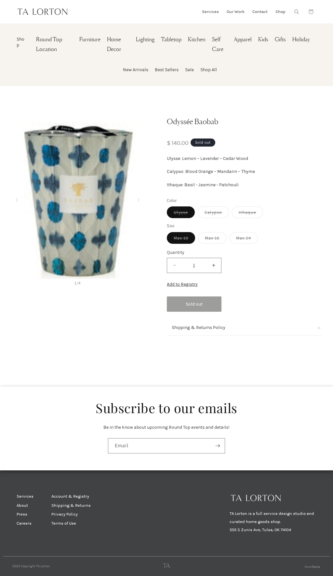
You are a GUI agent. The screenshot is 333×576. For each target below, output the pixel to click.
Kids (263, 40)
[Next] (138, 198)
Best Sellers (167, 69)
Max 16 (215, 239)
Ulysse (184, 213)
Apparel (243, 40)
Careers (24, 523)
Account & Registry (70, 496)
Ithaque (251, 213)
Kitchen (197, 40)
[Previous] (17, 198)
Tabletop (171, 40)
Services (25, 496)
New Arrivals (135, 69)
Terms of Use (63, 523)
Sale (189, 69)
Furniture (89, 40)
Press (22, 514)
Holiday (301, 40)
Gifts (280, 40)
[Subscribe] (217, 445)
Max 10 (184, 239)
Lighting (145, 40)
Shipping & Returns (71, 505)
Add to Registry (182, 284)
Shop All (208, 69)
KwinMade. (313, 567)
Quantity (175, 252)
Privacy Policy (64, 514)
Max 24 (247, 239)
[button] (296, 12)
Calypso (217, 213)
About (22, 505)
